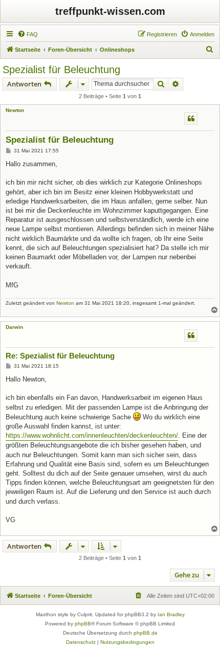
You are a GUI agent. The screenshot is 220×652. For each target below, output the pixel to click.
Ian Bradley (171, 614)
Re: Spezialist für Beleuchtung (60, 355)
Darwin (14, 327)
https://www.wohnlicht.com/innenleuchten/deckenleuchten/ (92, 435)
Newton (15, 110)
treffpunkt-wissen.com (110, 11)
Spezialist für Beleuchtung (61, 69)
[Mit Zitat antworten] (190, 119)
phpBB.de (146, 633)
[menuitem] (27, 34)
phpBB (83, 623)
